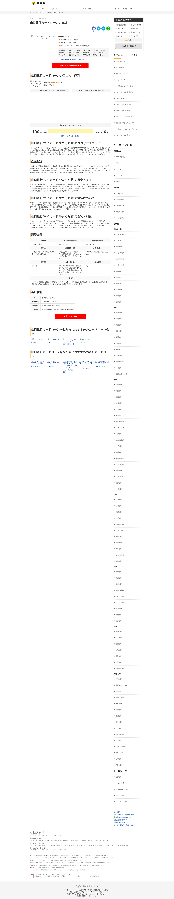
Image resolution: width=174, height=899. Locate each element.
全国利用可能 (121, 32)
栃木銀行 (119, 349)
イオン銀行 (120, 795)
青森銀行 (119, 247)
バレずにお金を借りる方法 (38, 840)
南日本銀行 (120, 753)
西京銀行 (119, 615)
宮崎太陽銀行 (120, 747)
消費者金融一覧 (35, 834)
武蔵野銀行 (120, 362)
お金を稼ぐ (99, 840)
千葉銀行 (119, 368)
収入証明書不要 (136, 25)
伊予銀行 (119, 650)
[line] (108, 28)
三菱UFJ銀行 (120, 193)
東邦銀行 (119, 302)
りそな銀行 (120, 218)
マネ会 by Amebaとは (71, 890)
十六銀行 (119, 446)
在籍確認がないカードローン (126, 86)
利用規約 (73, 892)
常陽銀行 (119, 319)
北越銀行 (119, 391)
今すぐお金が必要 (52, 840)
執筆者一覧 (99, 890)
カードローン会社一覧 (49, 9)
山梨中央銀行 (120, 421)
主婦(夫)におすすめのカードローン (40, 850)
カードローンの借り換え (124, 104)
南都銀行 (119, 561)
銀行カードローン (122, 74)
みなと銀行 (120, 555)
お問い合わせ (102, 894)
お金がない (106, 840)
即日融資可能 (121, 25)
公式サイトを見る (70, 316)
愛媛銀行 (119, 644)
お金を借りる (120, 61)
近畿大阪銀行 (120, 530)
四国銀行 (119, 631)
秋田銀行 (119, 271)
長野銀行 (119, 434)
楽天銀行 (119, 777)
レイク (118, 181)
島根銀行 (119, 578)
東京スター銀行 (121, 374)
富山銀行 (119, 397)
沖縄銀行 (119, 759)
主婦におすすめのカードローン (126, 123)
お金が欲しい (91, 840)
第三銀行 (119, 518)
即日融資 (99, 845)
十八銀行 (119, 704)
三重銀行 (119, 500)
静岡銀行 (119, 452)
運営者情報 (82, 890)
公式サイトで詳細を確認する (70, 65)
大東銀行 (119, 290)
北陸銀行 (119, 409)
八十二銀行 (120, 428)
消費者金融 (120, 68)
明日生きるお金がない (64, 840)
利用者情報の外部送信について (77, 894)
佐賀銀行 (119, 691)
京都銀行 (119, 506)
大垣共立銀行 (120, 440)
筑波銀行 (119, 325)
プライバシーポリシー (97, 892)
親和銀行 (119, 710)
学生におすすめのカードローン (126, 129)
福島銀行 (119, 296)
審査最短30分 (135, 32)
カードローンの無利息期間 (38, 845)
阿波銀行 (119, 656)
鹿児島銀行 (120, 734)
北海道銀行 (120, 234)
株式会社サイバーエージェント (69, 876)
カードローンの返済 (123, 111)
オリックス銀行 (121, 801)
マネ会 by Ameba (40, 858)
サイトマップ (92, 894)
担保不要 (120, 29)
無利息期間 (134, 29)
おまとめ (120, 36)
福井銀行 (119, 415)
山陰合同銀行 (120, 590)
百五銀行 (119, 512)
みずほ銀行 (120, 206)
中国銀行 (119, 572)
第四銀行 (119, 385)
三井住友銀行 (120, 199)
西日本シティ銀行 (122, 685)
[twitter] (99, 28)
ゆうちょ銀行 (120, 212)
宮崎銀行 (119, 740)
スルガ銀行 (120, 464)
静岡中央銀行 (120, 458)
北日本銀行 (120, 259)
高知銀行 (119, 638)
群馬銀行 (119, 337)
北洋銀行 (119, 240)
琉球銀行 (119, 765)
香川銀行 (119, 662)
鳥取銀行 (119, 584)
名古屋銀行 (120, 477)
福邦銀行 (119, 549)
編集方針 (107, 890)
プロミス (119, 175)
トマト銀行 (120, 602)
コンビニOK (135, 36)
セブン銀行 (120, 783)
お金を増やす (74, 840)
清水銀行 (119, 471)
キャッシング (120, 80)
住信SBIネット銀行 (122, 789)
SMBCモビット (121, 157)
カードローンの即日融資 (124, 92)
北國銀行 (119, 403)
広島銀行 (119, 609)
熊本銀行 (119, 716)
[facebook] (94, 28)
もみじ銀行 (120, 596)
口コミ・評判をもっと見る (70, 136)
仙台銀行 (119, 277)
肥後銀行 (119, 722)
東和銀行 (119, 331)
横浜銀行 (119, 313)
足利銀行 (119, 343)
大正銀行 (119, 543)
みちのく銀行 (120, 253)
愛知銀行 (119, 483)
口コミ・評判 (86, 9)
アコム (118, 169)
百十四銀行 (120, 668)
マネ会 (32, 12)
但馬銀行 (119, 536)
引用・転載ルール (82, 892)
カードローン (40, 12)
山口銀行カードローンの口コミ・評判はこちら (73, 59)
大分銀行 (119, 728)
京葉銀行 (119, 355)
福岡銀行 (119, 679)
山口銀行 (119, 621)
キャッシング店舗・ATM (123, 9)
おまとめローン (121, 98)
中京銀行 (119, 489)
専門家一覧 (91, 890)
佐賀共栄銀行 (120, 697)
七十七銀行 (120, 265)
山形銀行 (119, 283)
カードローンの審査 (123, 135)
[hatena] (103, 28)
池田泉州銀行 (120, 524)
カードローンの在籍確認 (124, 117)
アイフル (119, 163)
